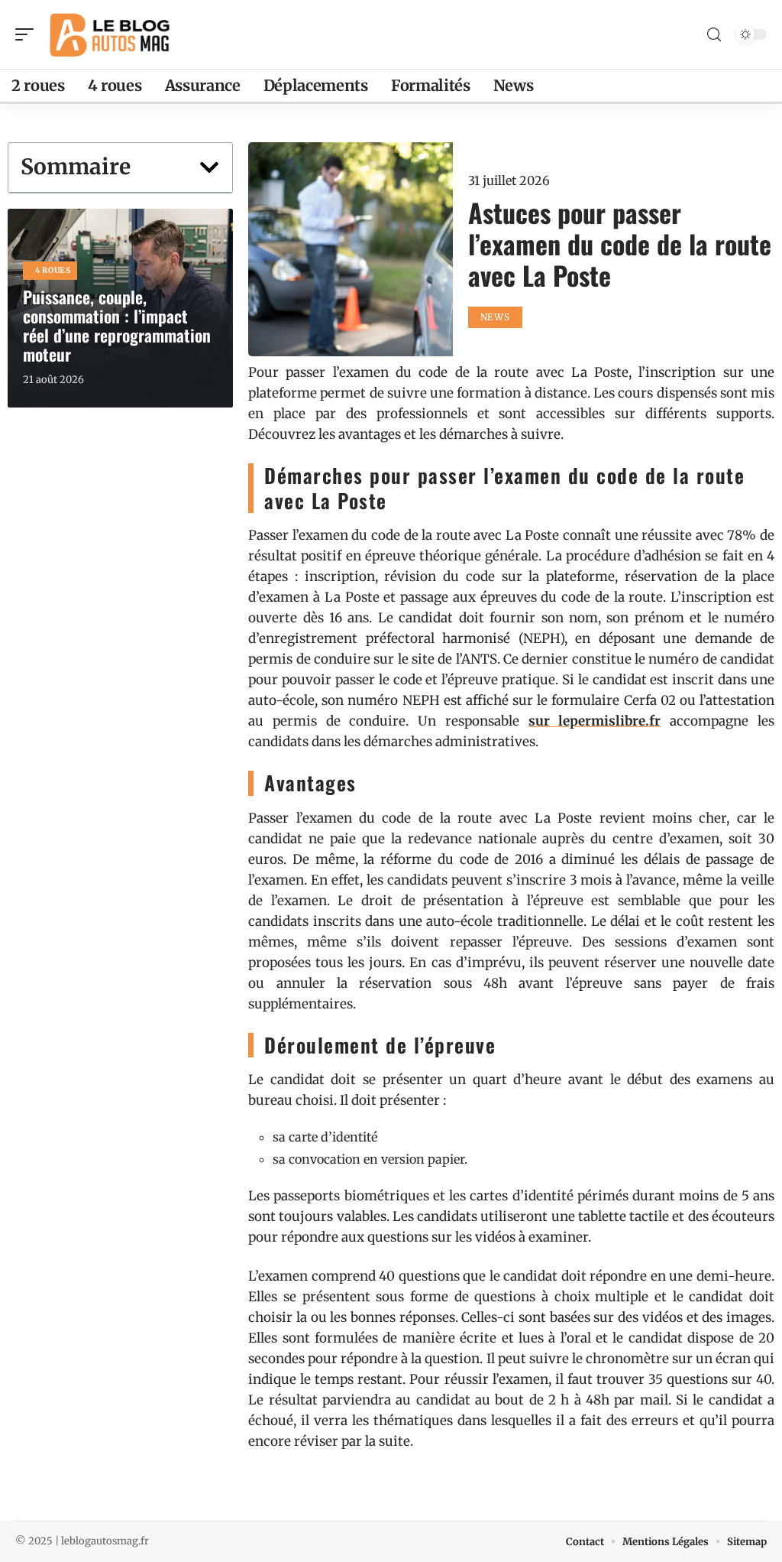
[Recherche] (714, 35)
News (495, 317)
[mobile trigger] (28, 34)
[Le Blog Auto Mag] (110, 34)
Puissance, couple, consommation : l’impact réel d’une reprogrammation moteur (117, 325)
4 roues (53, 270)
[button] (209, 167)
